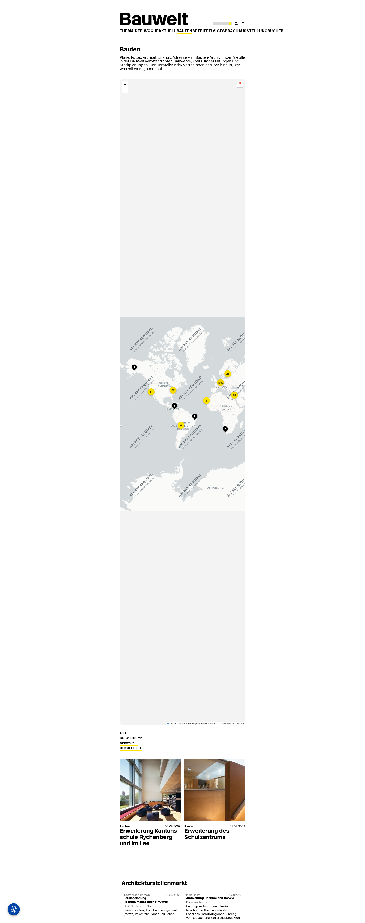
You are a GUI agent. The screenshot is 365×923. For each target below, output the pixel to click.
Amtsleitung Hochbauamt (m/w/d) (210, 898)
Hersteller (129, 748)
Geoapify (239, 723)
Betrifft (201, 31)
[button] (175, 406)
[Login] (236, 23)
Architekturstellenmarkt (154, 884)
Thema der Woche (139, 31)
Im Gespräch (225, 31)
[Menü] (243, 23)
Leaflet (172, 723)
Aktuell (168, 31)
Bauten (184, 31)
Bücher (275, 31)
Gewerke (127, 743)
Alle (123, 733)
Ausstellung (253, 31)
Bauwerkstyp (131, 738)
